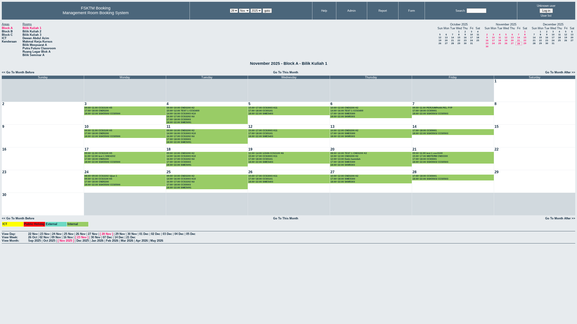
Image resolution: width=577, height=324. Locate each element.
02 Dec (155, 234)
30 (465, 43)
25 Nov (68, 234)
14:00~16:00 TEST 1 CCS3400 (346, 110)
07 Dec (107, 237)
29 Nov (120, 234)
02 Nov (44, 237)
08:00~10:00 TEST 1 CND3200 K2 (348, 153)
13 (446, 37)
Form (411, 10)
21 (452, 40)
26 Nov (80, 234)
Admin (351, 10)
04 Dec (179, 234)
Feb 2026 (112, 240)
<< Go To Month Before (18, 72)
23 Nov (45, 234)
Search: (461, 10)
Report (382, 10)
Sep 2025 (34, 240)
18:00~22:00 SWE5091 (179, 122)
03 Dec (167, 234)
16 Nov (68, 237)
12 (440, 37)
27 (446, 43)
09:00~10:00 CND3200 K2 (181, 107)
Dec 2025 (82, 240)
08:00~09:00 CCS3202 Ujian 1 (101, 176)
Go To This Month (285, 72)
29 (459, 43)
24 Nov (57, 234)
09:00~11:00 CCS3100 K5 (98, 107)
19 (440, 40)
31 (471, 43)
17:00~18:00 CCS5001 (424, 110)
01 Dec (144, 234)
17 (471, 37)
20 (446, 40)
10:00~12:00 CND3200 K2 (344, 107)
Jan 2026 (97, 240)
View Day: (9, 234)
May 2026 (156, 240)
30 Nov (132, 234)
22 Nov (33, 234)
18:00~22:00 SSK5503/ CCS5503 (430, 113)
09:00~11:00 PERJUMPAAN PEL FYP (432, 107)
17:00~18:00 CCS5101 (260, 110)
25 (477, 40)
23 (465, 40)
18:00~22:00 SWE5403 (260, 113)
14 (452, 37)
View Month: (10, 240)
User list (546, 15)
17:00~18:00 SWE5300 (342, 113)
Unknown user (546, 5)
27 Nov (92, 234)
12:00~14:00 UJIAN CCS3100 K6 (266, 153)
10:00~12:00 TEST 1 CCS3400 (183, 110)
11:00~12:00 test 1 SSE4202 (100, 156)
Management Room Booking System (96, 13)
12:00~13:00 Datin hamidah (345, 159)
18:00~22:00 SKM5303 (342, 116)
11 (478, 34)
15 (459, 37)
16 (465, 37)
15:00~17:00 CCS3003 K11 (262, 107)
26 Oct (32, 237)
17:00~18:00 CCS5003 (179, 119)
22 (459, 40)
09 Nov (56, 237)
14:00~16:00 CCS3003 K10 (181, 113)
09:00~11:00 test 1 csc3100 (427, 153)
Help (324, 10)
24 (471, 40)
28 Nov (106, 234)
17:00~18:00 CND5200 (97, 110)
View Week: (10, 237)
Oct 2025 (49, 240)
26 (440, 43)
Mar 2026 (127, 240)
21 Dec (130, 237)
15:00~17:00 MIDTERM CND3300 (430, 156)
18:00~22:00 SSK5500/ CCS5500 (102, 113)
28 (452, 43)
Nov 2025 (66, 240)
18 (477, 37)
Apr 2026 (142, 240)
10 (471, 34)
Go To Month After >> (560, 72)
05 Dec (190, 234)
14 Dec (119, 237)
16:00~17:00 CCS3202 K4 (181, 116)
